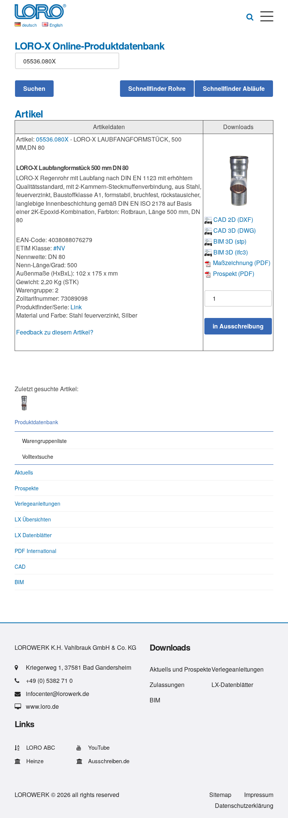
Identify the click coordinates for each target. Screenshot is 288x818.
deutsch (29, 25)
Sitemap (220, 794)
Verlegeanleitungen (37, 503)
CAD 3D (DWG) (234, 230)
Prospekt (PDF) (233, 273)
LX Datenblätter (33, 535)
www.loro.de (42, 706)
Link (76, 307)
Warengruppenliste (44, 440)
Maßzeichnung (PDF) (241, 262)
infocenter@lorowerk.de (57, 693)
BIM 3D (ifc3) (230, 252)
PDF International (35, 550)
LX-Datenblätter (232, 684)
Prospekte (27, 488)
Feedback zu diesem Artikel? (54, 332)
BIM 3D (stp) (229, 241)
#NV (59, 248)
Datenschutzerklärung (244, 805)
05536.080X (52, 139)
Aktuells (24, 472)
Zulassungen (167, 684)
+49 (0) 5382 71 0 (49, 680)
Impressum (258, 794)
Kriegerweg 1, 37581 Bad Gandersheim (78, 667)
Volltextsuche (37, 456)
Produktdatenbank (36, 422)
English (56, 25)
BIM (19, 582)
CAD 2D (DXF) (232, 219)
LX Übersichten (33, 519)
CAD (20, 566)
